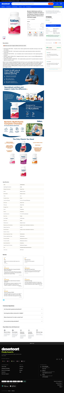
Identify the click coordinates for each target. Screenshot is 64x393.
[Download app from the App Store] (12, 386)
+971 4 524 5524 (45, 376)
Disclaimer (59, 385)
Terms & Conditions (58, 381)
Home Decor (8, 6)
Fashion (20, 6)
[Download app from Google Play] (5, 386)
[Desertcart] (6, 3)
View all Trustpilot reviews (53, 69)
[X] (59, 359)
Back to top (32, 343)
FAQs (60, 386)
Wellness (3, 6)
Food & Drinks (14, 6)
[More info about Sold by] (59, 28)
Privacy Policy (59, 383)
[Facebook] (61, 359)
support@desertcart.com (47, 372)
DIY (24, 6)
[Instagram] (57, 359)
